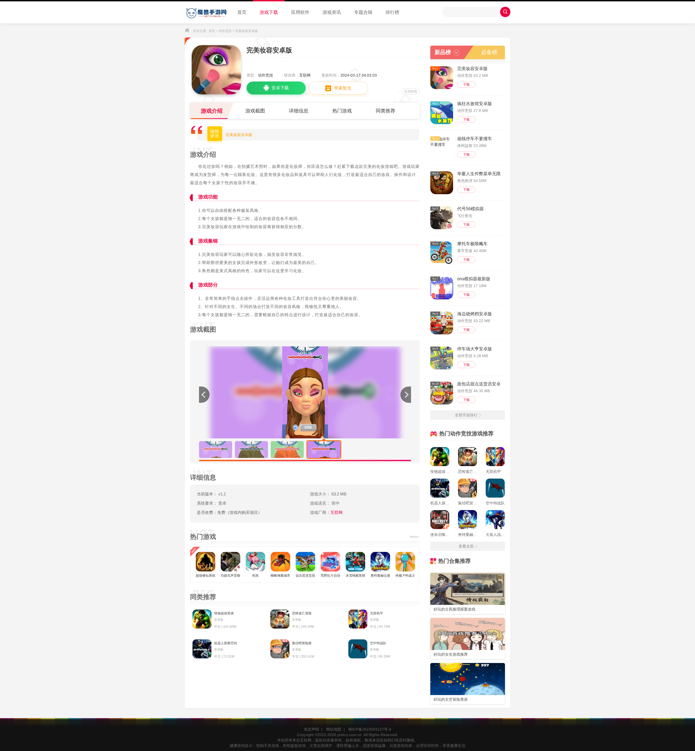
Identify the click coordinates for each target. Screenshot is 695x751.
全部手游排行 (466, 415)
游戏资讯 (332, 12)
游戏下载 (269, 12)
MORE (414, 537)
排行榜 (392, 12)
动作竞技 (225, 31)
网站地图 (333, 729)
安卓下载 (280, 88)
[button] (405, 395)
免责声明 (311, 729)
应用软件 (300, 12)
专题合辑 (363, 12)
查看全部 (466, 546)
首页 (242, 12)
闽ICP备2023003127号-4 (369, 729)
